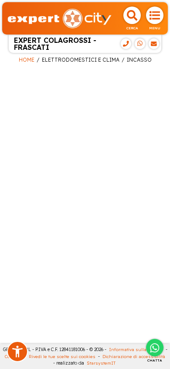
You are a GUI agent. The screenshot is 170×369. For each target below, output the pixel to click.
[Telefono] (126, 43)
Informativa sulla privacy (136, 349)
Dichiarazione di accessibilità (133, 356)
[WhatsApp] (140, 43)
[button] (17, 351)
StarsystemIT (101, 363)
